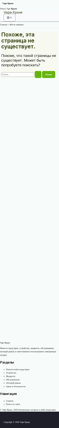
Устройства (11, 373)
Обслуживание (13, 380)
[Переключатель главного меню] (9, 18)
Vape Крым (13, 12)
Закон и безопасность (16, 386)
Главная (9, 401)
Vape (11, 9)
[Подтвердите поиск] (38, 74)
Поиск (3, 9)
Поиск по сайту (13, 404)
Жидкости (10, 376)
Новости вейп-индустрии (17, 369)
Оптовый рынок (13, 383)
